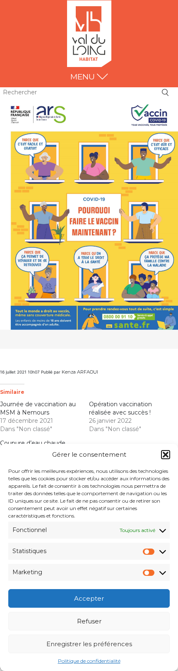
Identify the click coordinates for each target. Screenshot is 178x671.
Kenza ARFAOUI (80, 372)
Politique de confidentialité (89, 661)
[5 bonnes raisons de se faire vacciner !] (89, 222)
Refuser (89, 621)
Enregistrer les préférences (89, 644)
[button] (165, 455)
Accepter (89, 598)
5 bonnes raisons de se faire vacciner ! (55, 361)
